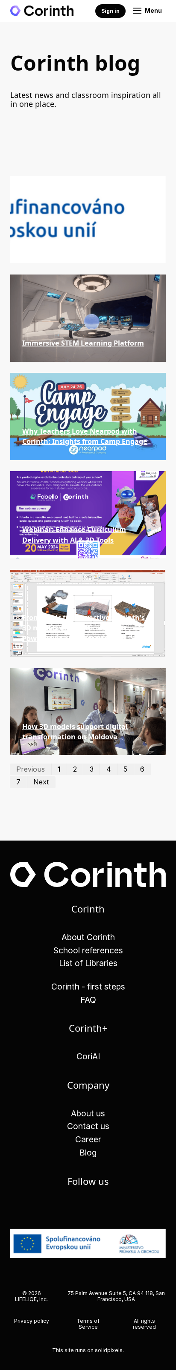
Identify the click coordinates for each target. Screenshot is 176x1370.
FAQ (88, 1000)
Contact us (88, 1126)
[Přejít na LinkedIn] (64, 1208)
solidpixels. (109, 1350)
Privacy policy (31, 1321)
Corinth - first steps (88, 986)
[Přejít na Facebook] (88, 1208)
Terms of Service (88, 1324)
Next (41, 782)
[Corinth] (41, 11)
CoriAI (88, 1056)
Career (88, 1139)
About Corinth (88, 937)
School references (88, 950)
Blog (88, 1152)
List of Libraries (88, 963)
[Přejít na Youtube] (112, 1208)
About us (88, 1113)
